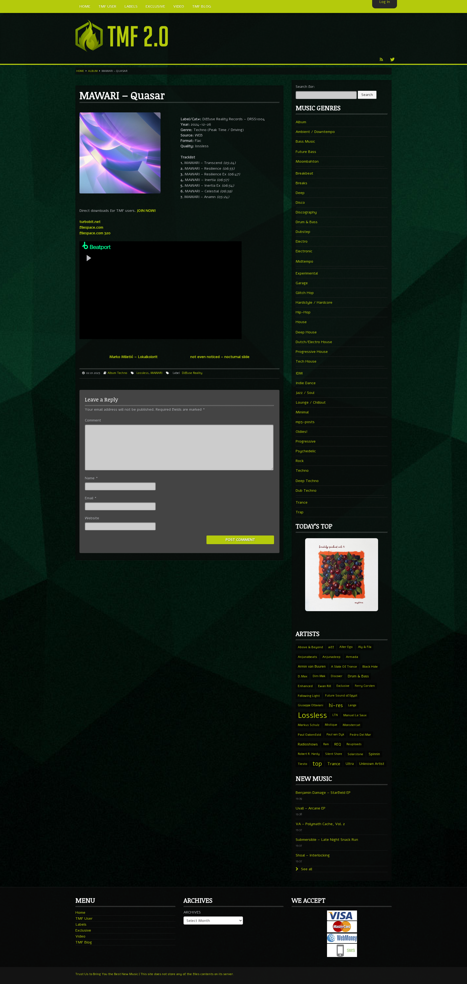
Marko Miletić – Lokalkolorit (133, 356)
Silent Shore (333, 754)
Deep (300, 192)
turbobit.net (90, 221)
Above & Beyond (310, 647)
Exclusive (342, 686)
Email (90, 498)
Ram (326, 744)
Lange (352, 705)
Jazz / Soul (305, 392)
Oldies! (302, 431)
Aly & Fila (364, 647)
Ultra (350, 763)
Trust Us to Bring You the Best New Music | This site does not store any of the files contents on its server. (154, 974)
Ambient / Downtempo (315, 131)
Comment (93, 420)
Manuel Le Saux (354, 715)
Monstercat (351, 725)
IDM (299, 373)
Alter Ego (346, 647)
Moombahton (307, 161)
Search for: (305, 86)
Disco (300, 202)
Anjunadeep (331, 657)
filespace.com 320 (95, 233)
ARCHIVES (192, 912)
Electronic (304, 251)
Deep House (306, 332)
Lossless (142, 373)
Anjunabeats (307, 657)
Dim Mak (319, 676)
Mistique (331, 725)
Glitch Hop (305, 292)
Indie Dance (306, 383)
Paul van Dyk (335, 734)
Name (91, 478)
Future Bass (306, 151)
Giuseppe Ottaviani (310, 705)
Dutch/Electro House (314, 341)
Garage (302, 283)
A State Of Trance (344, 666)
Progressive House (312, 351)
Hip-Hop (303, 312)
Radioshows (308, 744)
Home (80, 71)
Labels (80, 924)
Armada (352, 657)
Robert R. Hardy (309, 754)
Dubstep (303, 231)
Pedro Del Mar (360, 734)
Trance (302, 502)
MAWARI (156, 373)
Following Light (309, 696)
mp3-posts (305, 421)
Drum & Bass (307, 222)
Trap (299, 512)
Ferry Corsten (365, 686)
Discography (306, 212)
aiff (331, 647)
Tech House (306, 361)
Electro (302, 241)
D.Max (302, 676)
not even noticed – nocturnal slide (219, 356)
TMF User (83, 918)
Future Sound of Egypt (341, 696)
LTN (335, 715)
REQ (337, 744)
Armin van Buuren (312, 666)
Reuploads (354, 744)
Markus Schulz (308, 725)
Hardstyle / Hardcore (314, 302)
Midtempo (304, 261)
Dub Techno (306, 490)
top (317, 764)
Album (93, 71)
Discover (336, 676)
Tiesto (302, 764)
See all (306, 869)
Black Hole (370, 666)
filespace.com (91, 227)
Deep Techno (307, 480)
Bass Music (305, 141)
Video (80, 936)
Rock (300, 460)
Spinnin (374, 754)
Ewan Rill (324, 686)
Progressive (306, 441)
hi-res (336, 705)
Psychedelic (306, 451)
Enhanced (305, 686)
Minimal (302, 412)
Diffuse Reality (192, 373)
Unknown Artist (371, 763)
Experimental (307, 273)
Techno (122, 373)
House (301, 321)
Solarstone (355, 754)
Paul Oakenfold (309, 734)
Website (92, 518)
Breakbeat (304, 173)
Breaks (301, 183)
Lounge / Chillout (311, 402)
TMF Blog (83, 942)
